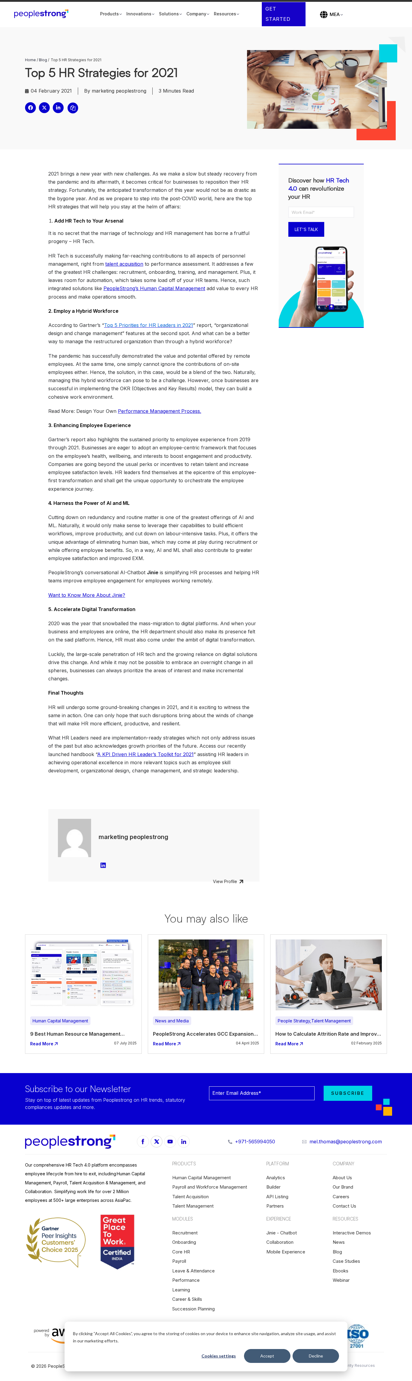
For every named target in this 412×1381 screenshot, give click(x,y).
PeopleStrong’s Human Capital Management (154, 288)
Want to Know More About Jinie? (86, 595)
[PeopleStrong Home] (44, 14)
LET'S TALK (306, 229)
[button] (30, 107)
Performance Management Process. (159, 411)
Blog (43, 60)
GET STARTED (277, 14)
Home (30, 60)
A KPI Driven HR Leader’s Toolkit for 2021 (145, 754)
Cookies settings (218, 1355)
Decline (316, 1355)
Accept (267, 1355)
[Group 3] (157, 1142)
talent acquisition (124, 264)
